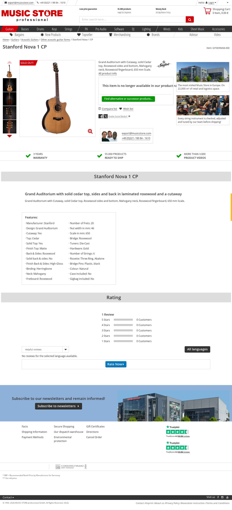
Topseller (87, 34)
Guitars (10, 29)
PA (86, 29)
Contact (7, 497)
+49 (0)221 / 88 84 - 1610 (136, 138)
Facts (25, 426)
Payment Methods (33, 437)
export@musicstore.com (20, 2)
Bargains (19, 34)
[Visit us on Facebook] (218, 497)
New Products (53, 34)
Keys (54, 29)
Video (217, 34)
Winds (166, 29)
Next (10, 136)
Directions (92, 432)
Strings (68, 29)
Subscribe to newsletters (57, 406)
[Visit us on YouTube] (227, 497)
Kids (180, 29)
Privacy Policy (173, 503)
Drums (40, 29)
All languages (197, 349)
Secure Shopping (64, 426)
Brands (156, 34)
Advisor (194, 34)
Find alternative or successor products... (128, 98)
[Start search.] (190, 19)
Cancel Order (94, 437)
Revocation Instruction (193, 503)
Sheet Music (197, 29)
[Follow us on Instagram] (222, 497)
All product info (107, 73)
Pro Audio (100, 29)
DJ (133, 29)
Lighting (146, 29)
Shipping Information (34, 432)
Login (211, 2)
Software (119, 29)
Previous (10, 62)
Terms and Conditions (217, 503)
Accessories (218, 29)
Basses (25, 29)
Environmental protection (62, 439)
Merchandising (122, 34)
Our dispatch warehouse (68, 432)
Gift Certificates (95, 426)
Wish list (128, 109)
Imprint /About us (154, 503)
